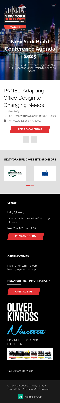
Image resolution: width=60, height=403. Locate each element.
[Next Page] (34, 139)
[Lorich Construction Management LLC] (45, 173)
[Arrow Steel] (15, 173)
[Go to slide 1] (28, 185)
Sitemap (45, 389)
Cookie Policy (14, 389)
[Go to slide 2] (32, 185)
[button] (53, 6)
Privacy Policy (37, 385)
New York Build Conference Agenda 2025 (32, 65)
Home (30, 62)
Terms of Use (31, 389)
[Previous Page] (26, 139)
